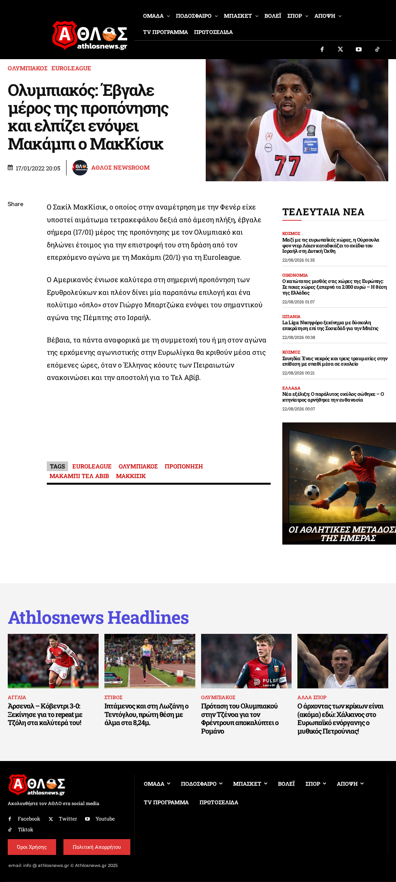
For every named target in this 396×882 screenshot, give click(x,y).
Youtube (105, 818)
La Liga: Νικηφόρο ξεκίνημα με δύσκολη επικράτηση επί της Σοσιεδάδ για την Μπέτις (330, 325)
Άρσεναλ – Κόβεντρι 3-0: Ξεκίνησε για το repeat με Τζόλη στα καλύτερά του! (45, 714)
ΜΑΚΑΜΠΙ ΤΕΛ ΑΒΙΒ (79, 476)
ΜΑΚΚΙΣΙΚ (131, 476)
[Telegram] (15, 295)
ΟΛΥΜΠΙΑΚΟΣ (28, 68)
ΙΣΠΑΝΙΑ (291, 316)
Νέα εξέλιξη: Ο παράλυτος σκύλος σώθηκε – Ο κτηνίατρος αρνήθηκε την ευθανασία (333, 396)
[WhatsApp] (15, 259)
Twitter (68, 818)
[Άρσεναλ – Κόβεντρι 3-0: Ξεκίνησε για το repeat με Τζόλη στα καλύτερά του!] (53, 661)
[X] (15, 241)
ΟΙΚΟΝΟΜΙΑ (295, 275)
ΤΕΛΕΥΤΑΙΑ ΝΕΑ (323, 211)
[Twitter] (340, 50)
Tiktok (25, 829)
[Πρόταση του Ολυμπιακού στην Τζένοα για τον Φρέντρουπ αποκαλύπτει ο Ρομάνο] (246, 661)
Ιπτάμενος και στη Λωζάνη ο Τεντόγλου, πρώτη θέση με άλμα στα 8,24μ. (146, 714)
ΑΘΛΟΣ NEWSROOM (120, 167)
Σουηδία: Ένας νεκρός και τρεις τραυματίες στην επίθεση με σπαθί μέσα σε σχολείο (334, 361)
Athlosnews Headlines (98, 617)
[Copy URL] (15, 314)
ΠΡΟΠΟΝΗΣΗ (184, 466)
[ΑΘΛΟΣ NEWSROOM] (81, 167)
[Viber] (15, 277)
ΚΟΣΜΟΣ (291, 233)
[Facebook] (322, 50)
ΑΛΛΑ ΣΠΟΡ (311, 697)
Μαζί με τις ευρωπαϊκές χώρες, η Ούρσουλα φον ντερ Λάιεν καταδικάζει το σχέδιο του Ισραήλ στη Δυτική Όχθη (330, 245)
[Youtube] (359, 50)
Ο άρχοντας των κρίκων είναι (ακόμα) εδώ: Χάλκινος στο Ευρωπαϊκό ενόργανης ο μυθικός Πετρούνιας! (340, 718)
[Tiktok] (377, 50)
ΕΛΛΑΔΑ (291, 387)
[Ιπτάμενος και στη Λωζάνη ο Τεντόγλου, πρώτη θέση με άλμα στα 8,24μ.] (149, 661)
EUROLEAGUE (71, 68)
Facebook (29, 818)
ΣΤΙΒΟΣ (113, 697)
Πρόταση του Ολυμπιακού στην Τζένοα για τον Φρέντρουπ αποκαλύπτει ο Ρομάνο (239, 718)
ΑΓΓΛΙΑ (17, 697)
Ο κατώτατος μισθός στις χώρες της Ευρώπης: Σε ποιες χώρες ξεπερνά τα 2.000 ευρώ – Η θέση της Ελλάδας (334, 287)
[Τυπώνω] (15, 332)
